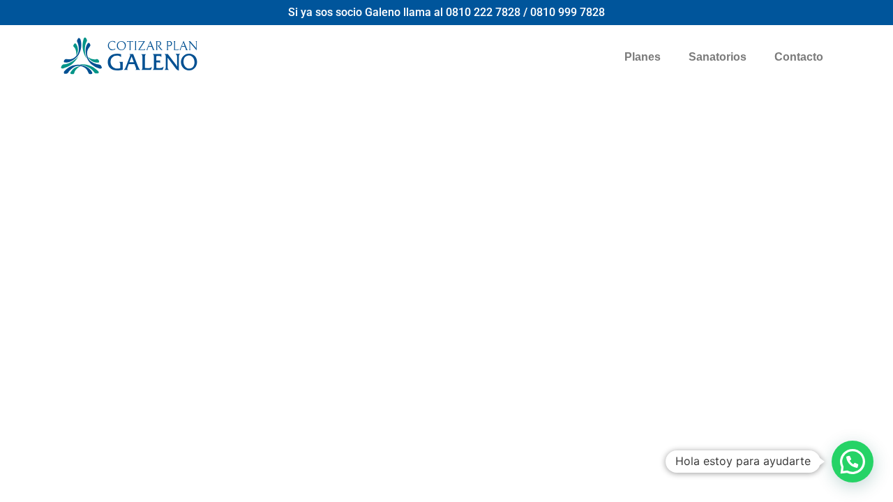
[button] (852, 461)
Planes (642, 57)
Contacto (798, 57)
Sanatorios (717, 57)
